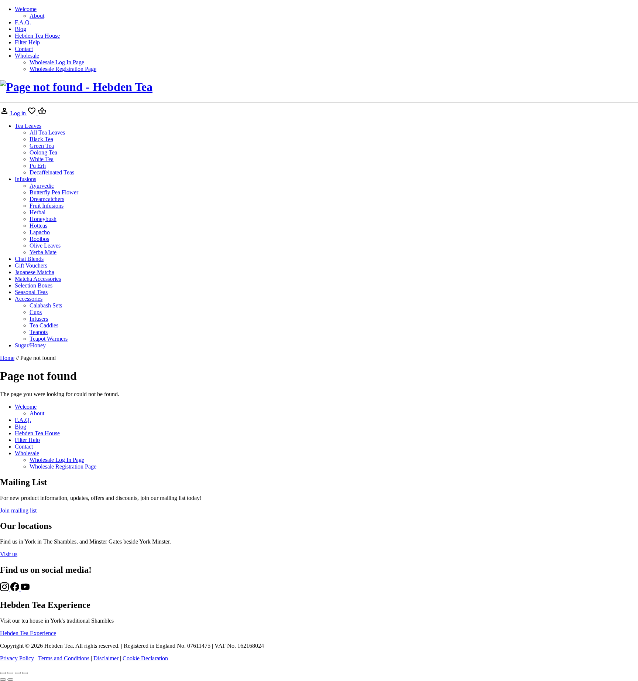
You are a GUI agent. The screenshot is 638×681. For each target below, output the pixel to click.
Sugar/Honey (30, 345)
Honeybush (43, 219)
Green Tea (42, 146)
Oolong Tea (43, 152)
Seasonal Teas (31, 292)
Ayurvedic (42, 186)
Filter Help (27, 42)
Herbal (37, 212)
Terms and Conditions (63, 658)
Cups (36, 312)
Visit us (8, 554)
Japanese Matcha (34, 272)
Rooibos (39, 239)
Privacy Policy (17, 658)
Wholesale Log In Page (57, 62)
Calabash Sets (46, 305)
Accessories (28, 299)
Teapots (39, 332)
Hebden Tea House (37, 36)
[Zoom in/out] (3, 673)
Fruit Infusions (47, 205)
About (37, 16)
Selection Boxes (33, 285)
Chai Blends (29, 259)
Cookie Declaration (145, 658)
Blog (20, 29)
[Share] (18, 673)
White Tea (42, 159)
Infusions (25, 179)
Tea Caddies (44, 325)
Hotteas (38, 225)
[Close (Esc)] (25, 673)
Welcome (26, 9)
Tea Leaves (28, 126)
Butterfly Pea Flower (54, 192)
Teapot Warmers (49, 339)
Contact (24, 49)
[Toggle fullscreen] (10, 673)
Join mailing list (18, 510)
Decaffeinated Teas (52, 172)
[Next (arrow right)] (10, 679)
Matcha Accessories (38, 279)
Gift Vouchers (31, 265)
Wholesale (27, 55)
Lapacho (40, 232)
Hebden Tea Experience (28, 633)
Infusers (39, 319)
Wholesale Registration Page (63, 69)
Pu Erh (38, 166)
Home (7, 358)
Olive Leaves (45, 245)
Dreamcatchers (47, 199)
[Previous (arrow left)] (3, 679)
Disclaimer (106, 658)
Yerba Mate (43, 252)
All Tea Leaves (47, 132)
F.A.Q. (23, 22)
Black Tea (41, 139)
